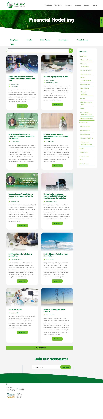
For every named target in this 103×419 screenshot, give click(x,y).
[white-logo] (15, 384)
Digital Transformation (86, 79)
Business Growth (86, 60)
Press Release (84, 156)
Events (82, 148)
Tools (81, 160)
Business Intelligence (85, 65)
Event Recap (85, 88)
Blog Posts (83, 56)
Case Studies (84, 122)
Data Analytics (85, 130)
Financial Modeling (87, 138)
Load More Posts (40, 348)
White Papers (84, 164)
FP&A (83, 98)
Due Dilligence (85, 134)
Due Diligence (85, 84)
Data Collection (86, 74)
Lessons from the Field (86, 103)
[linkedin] (77, 406)
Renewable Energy (87, 118)
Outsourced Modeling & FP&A (86, 143)
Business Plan (85, 126)
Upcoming (84, 152)
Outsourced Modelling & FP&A (86, 113)
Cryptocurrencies (86, 70)
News (83, 108)
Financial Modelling (84, 93)
